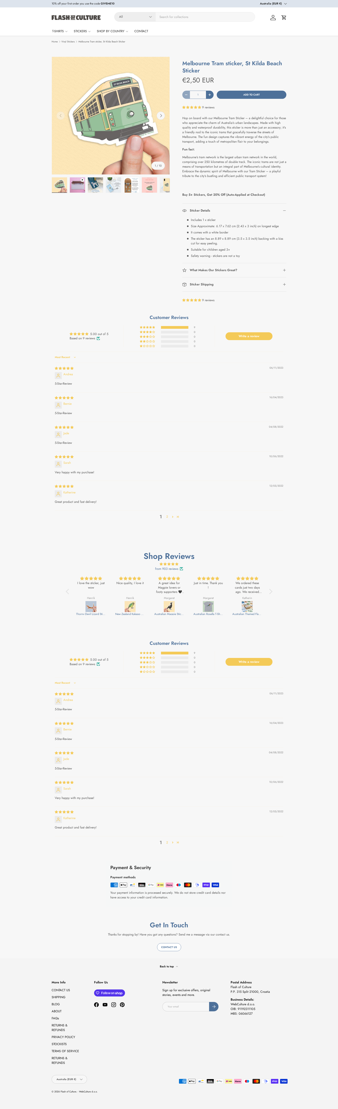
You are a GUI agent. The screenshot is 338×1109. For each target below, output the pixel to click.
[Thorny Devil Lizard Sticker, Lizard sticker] (91, 606)
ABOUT (56, 1011)
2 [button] (167, 516)
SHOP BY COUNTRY (110, 31)
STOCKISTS (59, 1044)
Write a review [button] (249, 336)
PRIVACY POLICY (63, 1037)
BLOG (56, 1004)
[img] (64, 368)
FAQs (55, 1018)
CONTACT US (61, 990)
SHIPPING (58, 997)
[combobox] (184, 16)
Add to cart (251, 95)
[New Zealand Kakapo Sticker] (130, 606)
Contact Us (169, 947)
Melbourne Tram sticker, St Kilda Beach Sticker (101, 41)
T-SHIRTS (58, 31)
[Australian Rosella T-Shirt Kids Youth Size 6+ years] (208, 606)
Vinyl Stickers (68, 41)
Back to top (167, 966)
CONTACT (141, 31)
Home (55, 41)
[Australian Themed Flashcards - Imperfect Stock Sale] (247, 606)
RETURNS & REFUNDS (59, 1027)
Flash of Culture (68, 1091)
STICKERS (80, 31)
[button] (284, 17)
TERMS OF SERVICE (65, 1051)
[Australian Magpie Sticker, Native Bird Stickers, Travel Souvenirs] (169, 606)
